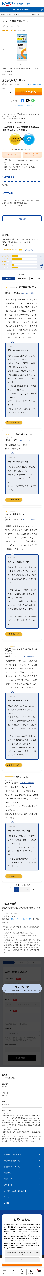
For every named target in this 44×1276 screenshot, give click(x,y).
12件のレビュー (29, 250)
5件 (41, 259)
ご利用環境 (7, 1173)
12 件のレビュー (20, 30)
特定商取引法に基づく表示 (12, 1167)
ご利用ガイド (8, 1179)
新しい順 (8, 278)
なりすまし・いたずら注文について (15, 1191)
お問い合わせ (8, 1185)
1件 (41, 265)
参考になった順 (35, 278)
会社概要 (6, 1203)
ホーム (3, 14)
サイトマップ (8, 1197)
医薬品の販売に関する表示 (12, 1161)
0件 (41, 262)
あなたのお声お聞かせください (22, 9)
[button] (3, 50)
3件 (41, 256)
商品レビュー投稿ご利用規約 (22, 919)
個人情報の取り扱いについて (13, 1155)
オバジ (24, 14)
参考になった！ (15, 423)
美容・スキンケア (14, 14)
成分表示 (22, 219)
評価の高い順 (22, 278)
